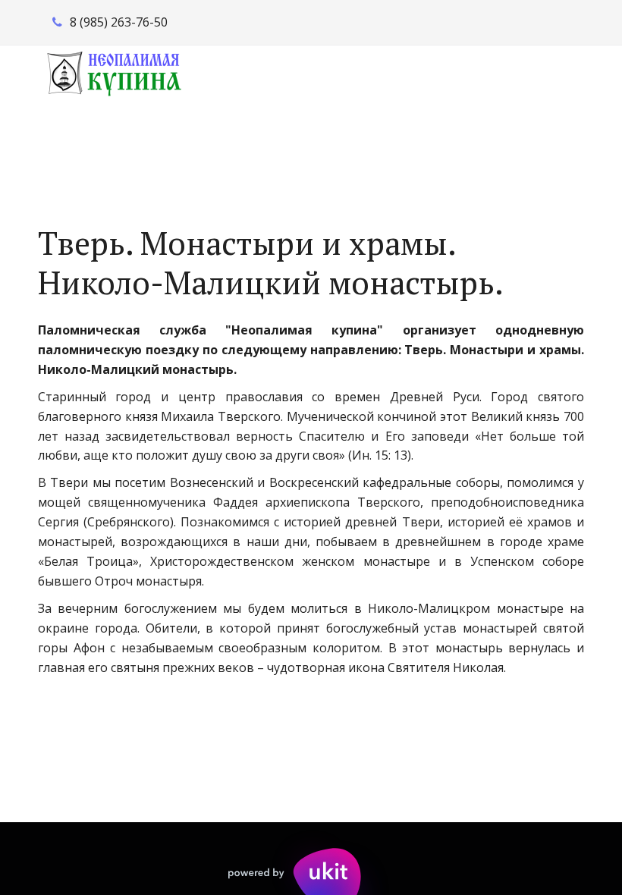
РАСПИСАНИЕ (192, 141)
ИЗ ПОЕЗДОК (406, 141)
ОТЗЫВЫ (504, 141)
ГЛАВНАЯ (82, 141)
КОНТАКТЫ (300, 141)
